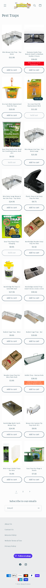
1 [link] (16, 491)
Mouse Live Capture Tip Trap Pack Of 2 (34, 424)
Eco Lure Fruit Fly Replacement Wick (34, 105)
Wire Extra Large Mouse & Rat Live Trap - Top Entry (12, 197)
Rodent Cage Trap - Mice (12, 332)
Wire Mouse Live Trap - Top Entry (11, 53)
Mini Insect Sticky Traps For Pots (11, 469)
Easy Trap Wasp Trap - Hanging (12, 242)
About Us (8, 524)
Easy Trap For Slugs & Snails (34, 469)
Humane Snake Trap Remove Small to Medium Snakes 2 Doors (34, 54)
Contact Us (9, 529)
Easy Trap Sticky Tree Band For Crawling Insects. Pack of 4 (11, 151)
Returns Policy (11, 535)
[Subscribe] (38, 508)
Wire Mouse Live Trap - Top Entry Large (34, 150)
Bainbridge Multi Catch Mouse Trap (11, 424)
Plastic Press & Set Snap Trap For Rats (34, 197)
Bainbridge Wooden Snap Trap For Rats (34, 242)
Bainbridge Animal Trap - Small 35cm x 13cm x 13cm (34, 287)
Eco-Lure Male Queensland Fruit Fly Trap (11, 105)
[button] (5, 5)
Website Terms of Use (13, 541)
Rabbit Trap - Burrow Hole (34, 375)
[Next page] (29, 491)
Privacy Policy (10, 546)
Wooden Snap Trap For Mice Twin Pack (12, 376)
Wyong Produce (25, 584)
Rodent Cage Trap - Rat (34, 332)
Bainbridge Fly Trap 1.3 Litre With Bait (12, 287)
